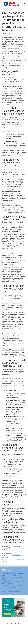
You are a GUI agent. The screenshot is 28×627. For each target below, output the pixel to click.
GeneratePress (14, 624)
